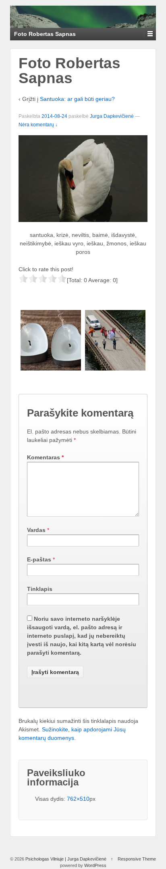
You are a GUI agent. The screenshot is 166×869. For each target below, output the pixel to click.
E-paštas (39, 559)
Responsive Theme (137, 858)
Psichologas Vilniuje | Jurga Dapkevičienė (66, 858)
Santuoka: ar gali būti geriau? (77, 99)
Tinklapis (39, 589)
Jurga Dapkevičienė (112, 116)
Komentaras (45, 457)
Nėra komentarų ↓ (38, 125)
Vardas (36, 530)
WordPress (95, 865)
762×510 (78, 799)
